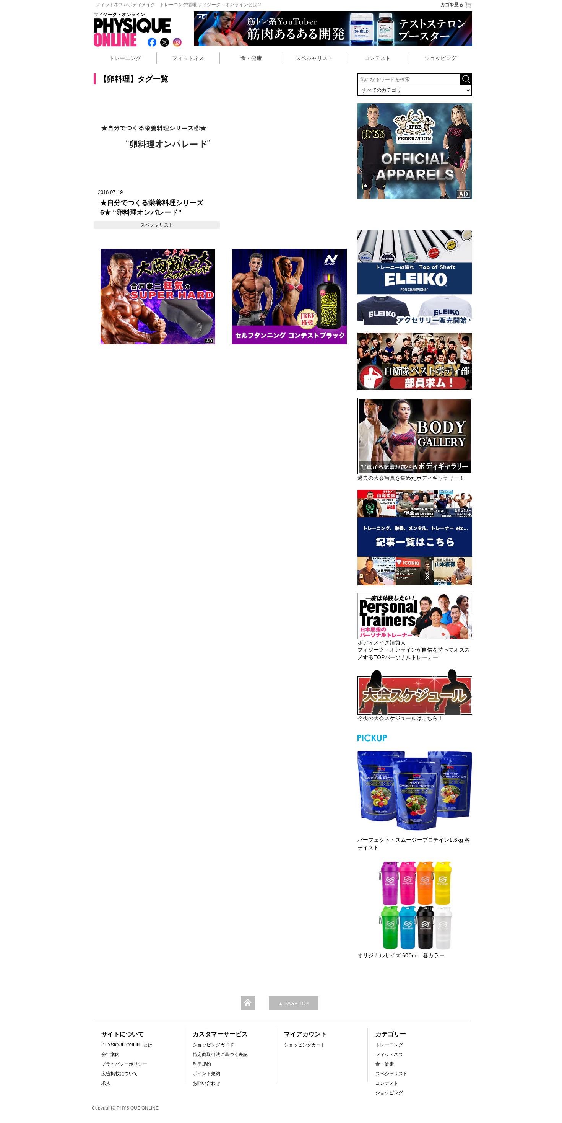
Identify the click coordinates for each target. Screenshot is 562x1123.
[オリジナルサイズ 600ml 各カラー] (414, 905)
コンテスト (377, 58)
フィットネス (188, 58)
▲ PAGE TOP (293, 1003)
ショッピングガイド (213, 1045)
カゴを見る (451, 4)
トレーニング (125, 58)
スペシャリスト (314, 58)
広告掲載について (119, 1073)
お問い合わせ (206, 1083)
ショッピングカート (304, 1045)
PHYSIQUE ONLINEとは (127, 1045)
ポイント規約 (206, 1073)
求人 (105, 1083)
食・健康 (251, 58)
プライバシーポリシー (124, 1064)
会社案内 (110, 1054)
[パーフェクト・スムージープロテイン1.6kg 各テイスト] (414, 789)
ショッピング (440, 58)
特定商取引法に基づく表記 (220, 1054)
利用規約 (202, 1064)
